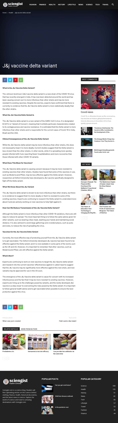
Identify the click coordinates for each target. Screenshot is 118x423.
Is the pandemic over (62, 407)
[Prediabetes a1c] (14, 342)
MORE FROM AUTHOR (29, 329)
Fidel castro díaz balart (67, 321)
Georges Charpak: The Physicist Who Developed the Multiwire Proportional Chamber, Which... (88, 186)
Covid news (87, 112)
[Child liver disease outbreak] (47, 399)
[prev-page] (4, 358)
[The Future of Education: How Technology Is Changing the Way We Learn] (89, 199)
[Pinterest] (15, 80)
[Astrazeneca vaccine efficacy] (39, 342)
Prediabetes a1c (8, 351)
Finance (42, 4)
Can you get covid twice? (63, 385)
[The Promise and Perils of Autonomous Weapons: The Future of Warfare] (107, 199)
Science (89, 4)
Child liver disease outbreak (64, 396)
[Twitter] (10, 80)
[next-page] (7, 358)
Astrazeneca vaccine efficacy (38, 351)
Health (52, 4)
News (80, 4)
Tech (97, 4)
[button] (112, 5)
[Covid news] (98, 96)
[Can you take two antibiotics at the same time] (64, 342)
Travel (105, 4)
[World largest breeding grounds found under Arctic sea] (86, 153)
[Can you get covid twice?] (47, 388)
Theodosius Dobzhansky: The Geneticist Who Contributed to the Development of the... (103, 130)
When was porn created (12, 321)
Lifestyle (72, 4)
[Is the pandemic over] (47, 410)
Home (5, 13)
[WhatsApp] (20, 80)
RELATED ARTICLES (11, 329)
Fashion (32, 4)
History (61, 4)
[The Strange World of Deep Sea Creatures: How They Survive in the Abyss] (86, 142)
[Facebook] (5, 80)
